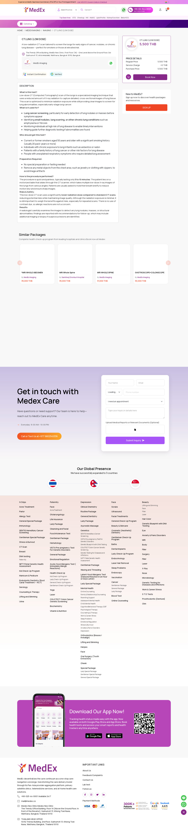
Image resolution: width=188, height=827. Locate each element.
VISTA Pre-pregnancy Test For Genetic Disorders (92, 540)
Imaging (47, 30)
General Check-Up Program (60, 582)
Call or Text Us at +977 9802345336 (39, 436)
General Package (117, 588)
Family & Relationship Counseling (93, 594)
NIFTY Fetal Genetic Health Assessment (90, 559)
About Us (87, 770)
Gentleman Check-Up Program (61, 585)
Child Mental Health (88, 603)
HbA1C (92, 18)
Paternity (22, 559)
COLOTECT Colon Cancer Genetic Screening (93, 548)
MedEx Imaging (33, 30)
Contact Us (88, 780)
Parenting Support (88, 597)
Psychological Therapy (89, 610)
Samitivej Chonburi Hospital (35, 277)
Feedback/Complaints (93, 775)
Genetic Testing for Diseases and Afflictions (93, 554)
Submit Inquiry (133, 440)
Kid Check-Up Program (58, 576)
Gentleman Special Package (91, 674)
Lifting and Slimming (150, 505)
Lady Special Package (88, 671)
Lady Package (116, 591)
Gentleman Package (118, 585)
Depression (85, 631)
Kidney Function (113, 18)
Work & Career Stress (88, 616)
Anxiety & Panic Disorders (90, 628)
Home (20, 30)
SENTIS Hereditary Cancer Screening (90, 535)
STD (74, 18)
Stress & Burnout (87, 625)
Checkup (80, 18)
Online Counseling (88, 591)
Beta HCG (125, 18)
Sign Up (147, 107)
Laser (144, 514)
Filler (144, 511)
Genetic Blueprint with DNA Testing (94, 544)
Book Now (150, 77)
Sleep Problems (86, 619)
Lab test (86, 784)
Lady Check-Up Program (59, 579)
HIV (87, 18)
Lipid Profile (100, 18)
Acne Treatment (56, 510)
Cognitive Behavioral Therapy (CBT (94, 606)
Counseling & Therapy (89, 613)
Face (144, 508)
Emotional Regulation (89, 622)
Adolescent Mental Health (90, 600)
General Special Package (90, 677)
